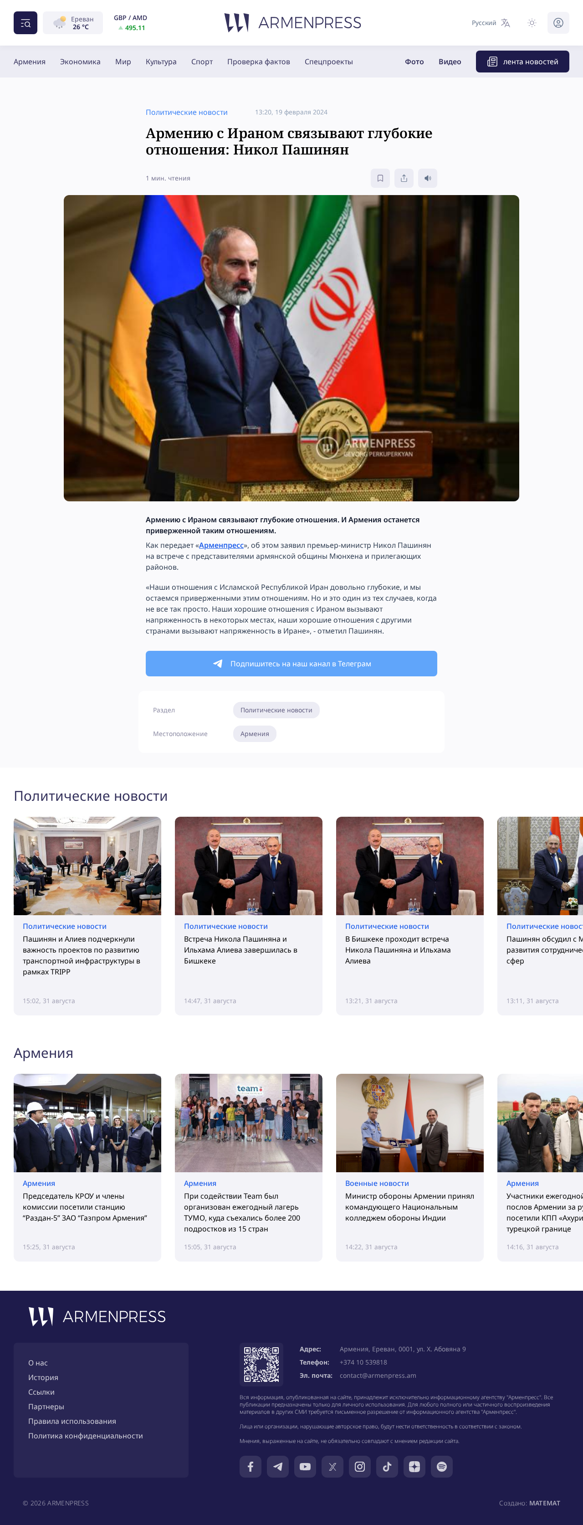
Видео (450, 62)
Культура (161, 62)
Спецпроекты (329, 62)
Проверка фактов (258, 62)
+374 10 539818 (363, 1362)
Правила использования (72, 1421)
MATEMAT (544, 1503)
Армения (30, 62)
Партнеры (46, 1406)
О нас (38, 1363)
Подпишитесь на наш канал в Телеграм (300, 664)
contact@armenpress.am (378, 1375)
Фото (414, 62)
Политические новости (276, 710)
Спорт (202, 62)
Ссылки (41, 1392)
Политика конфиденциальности (85, 1436)
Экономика (80, 62)
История (43, 1377)
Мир (123, 62)
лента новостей (530, 62)
